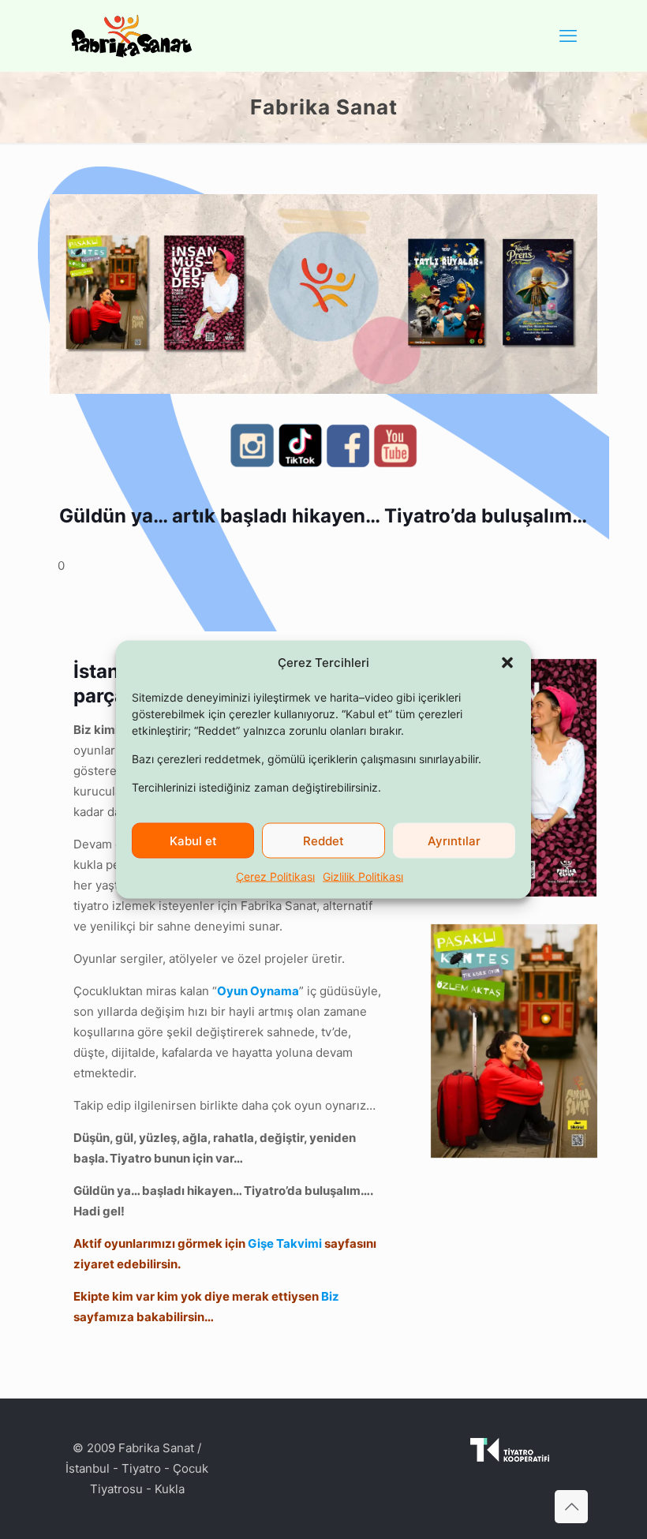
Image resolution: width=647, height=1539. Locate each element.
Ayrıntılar (454, 840)
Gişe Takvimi (285, 1243)
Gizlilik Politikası (363, 876)
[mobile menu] (568, 35)
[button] (507, 663)
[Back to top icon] (571, 1506)
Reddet (323, 840)
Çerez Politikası (275, 876)
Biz (330, 1296)
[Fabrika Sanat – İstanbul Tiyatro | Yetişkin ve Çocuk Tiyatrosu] (131, 35)
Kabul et (193, 840)
